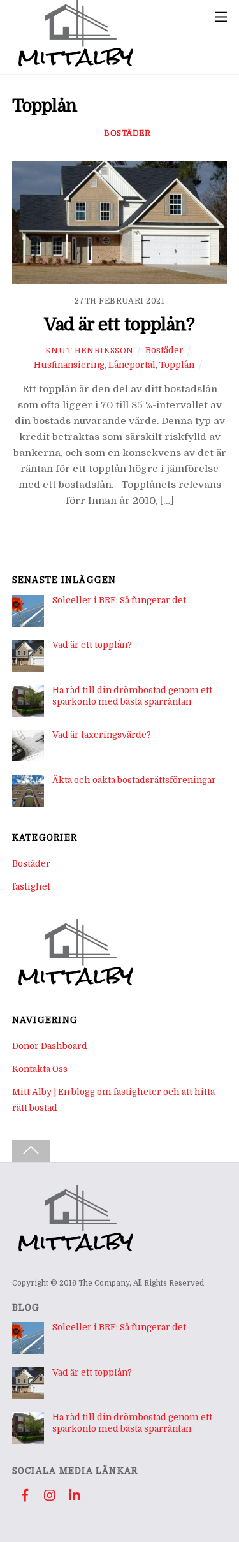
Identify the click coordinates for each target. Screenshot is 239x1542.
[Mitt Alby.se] (76, 64)
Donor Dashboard (49, 1046)
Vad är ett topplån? (119, 324)
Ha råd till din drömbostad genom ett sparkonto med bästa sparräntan (132, 696)
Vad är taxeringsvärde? (101, 735)
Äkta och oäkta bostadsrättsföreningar (134, 780)
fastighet (31, 887)
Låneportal (132, 365)
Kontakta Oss (40, 1069)
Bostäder (127, 133)
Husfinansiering (69, 365)
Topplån (176, 365)
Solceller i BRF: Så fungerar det (119, 600)
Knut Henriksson (89, 350)
